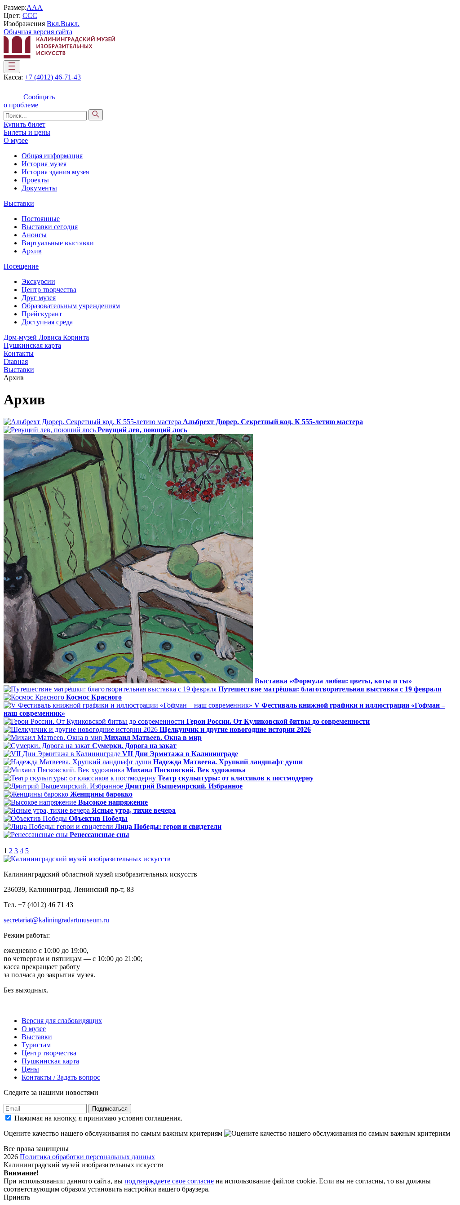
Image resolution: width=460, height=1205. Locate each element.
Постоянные (41, 218)
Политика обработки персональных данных (87, 1157)
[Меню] (12, 66)
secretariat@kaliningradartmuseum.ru (56, 920)
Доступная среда (47, 322)
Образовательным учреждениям (71, 306)
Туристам (36, 1045)
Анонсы (34, 235)
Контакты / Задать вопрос (61, 1077)
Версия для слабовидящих (62, 1020)
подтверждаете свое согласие (169, 1181)
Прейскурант (42, 314)
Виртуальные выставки (58, 243)
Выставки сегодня (50, 226)
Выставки (19, 203)
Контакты (19, 353)
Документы (39, 188)
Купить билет (24, 124)
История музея (44, 164)
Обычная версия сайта (38, 31)
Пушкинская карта (32, 345)
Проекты (35, 180)
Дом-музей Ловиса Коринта (46, 337)
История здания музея (55, 172)
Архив (32, 251)
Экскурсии (38, 281)
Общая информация (52, 155)
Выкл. (70, 23)
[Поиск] (95, 114)
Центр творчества (49, 289)
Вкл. (54, 23)
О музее (16, 140)
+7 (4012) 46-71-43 (53, 77)
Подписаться (110, 1108)
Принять (17, 1197)
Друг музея (39, 297)
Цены (30, 1069)
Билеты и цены (27, 132)
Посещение (21, 266)
